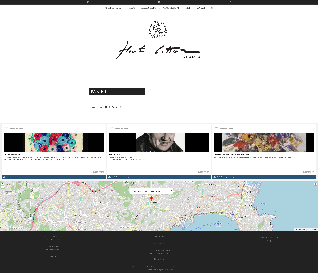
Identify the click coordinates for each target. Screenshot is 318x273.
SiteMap (268, 240)
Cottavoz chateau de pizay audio (16, 154)
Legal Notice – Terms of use (268, 237)
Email (121, 107)
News (132, 8)
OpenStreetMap (301, 230)
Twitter (109, 107)
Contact (200, 8)
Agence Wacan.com (166, 269)
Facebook (159, 2)
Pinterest (113, 107)
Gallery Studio (148, 8)
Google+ (117, 107)
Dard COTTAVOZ (115, 154)
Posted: (15, 177)
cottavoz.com (16, 128)
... (70, 159)
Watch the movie (171, 8)
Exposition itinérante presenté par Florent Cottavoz (232, 154)
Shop (187, 8)
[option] (53, 151)
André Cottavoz (113, 8)
